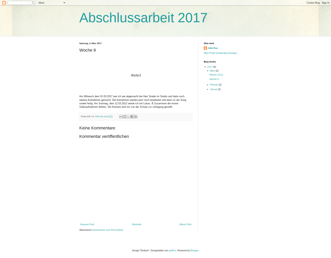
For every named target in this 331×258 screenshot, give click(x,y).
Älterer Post (185, 224)
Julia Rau (213, 48)
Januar (214, 89)
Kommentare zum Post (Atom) (107, 230)
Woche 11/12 (216, 74)
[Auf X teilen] (128, 116)
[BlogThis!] (125, 116)
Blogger (194, 250)
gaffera (172, 250)
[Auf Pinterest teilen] (136, 116)
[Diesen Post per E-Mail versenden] (121, 116)
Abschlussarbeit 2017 (143, 17)
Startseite (137, 224)
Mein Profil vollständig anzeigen (220, 53)
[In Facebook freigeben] (132, 116)
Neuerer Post (87, 224)
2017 (210, 67)
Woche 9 (214, 79)
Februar (214, 84)
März (213, 70)
